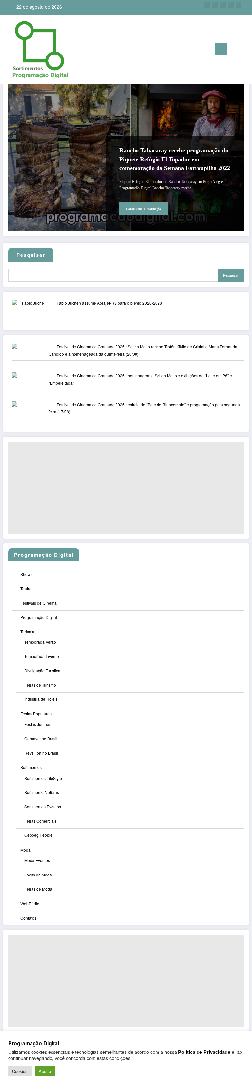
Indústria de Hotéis (41, 699)
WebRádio (29, 903)
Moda (25, 850)
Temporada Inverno (41, 656)
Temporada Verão (40, 642)
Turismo (27, 631)
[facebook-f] (207, 5)
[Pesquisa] (235, 50)
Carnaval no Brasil (40, 738)
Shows (26, 574)
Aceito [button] (45, 1071)
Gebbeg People (38, 835)
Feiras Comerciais (40, 821)
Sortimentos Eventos (42, 806)
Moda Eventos (37, 860)
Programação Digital (38, 617)
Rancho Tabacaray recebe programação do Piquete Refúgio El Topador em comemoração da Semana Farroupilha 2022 (174, 159)
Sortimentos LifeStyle (43, 778)
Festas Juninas (37, 724)
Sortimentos (31, 767)
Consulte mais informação (143, 209)
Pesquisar (231, 275)
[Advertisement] (126, 488)
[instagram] (231, 5)
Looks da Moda (38, 874)
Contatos (28, 917)
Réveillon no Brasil (41, 753)
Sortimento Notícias (41, 792)
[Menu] (221, 49)
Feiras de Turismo (40, 685)
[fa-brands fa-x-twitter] (215, 5)
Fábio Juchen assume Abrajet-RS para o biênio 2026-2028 (109, 303)
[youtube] (239, 5)
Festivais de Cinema (38, 603)
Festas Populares (36, 713)
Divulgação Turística (42, 670)
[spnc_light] (245, 50)
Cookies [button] (20, 1071)
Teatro (26, 588)
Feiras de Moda (38, 889)
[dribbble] (223, 5)
